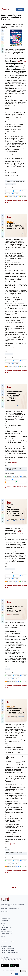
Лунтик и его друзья (10, 184)
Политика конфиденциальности (8, 948)
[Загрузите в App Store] (5, 965)
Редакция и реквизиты (6, 927)
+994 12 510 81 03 (4, 910)
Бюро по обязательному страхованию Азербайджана (14, 853)
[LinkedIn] (17, 959)
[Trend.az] (5, 9)
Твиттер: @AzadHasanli (11, 844)
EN (11, 973)
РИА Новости (21, 531)
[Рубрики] (25, 9)
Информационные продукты (7, 941)
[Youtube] (11, 959)
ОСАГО (7, 849)
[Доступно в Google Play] (14, 965)
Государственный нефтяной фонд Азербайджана (13, 469)
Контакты (3, 929)
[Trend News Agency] (5, 899)
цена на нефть (9, 354)
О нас (2, 925)
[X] (8, 959)
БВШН (7, 668)
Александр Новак (10, 569)
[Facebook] (5, 959)
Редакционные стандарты (7, 931)
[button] (2, 31)
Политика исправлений (6, 933)
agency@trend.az (4, 911)
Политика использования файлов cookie (10, 952)
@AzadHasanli (14, 348)
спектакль (8, 181)
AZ (14, 973)
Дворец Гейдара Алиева (18, 181)
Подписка (3, 939)
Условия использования (6, 946)
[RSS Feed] (20, 959)
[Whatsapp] (2, 959)
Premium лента (4, 920)
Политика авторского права (7, 950)
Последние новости (5, 918)
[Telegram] (14, 959)
